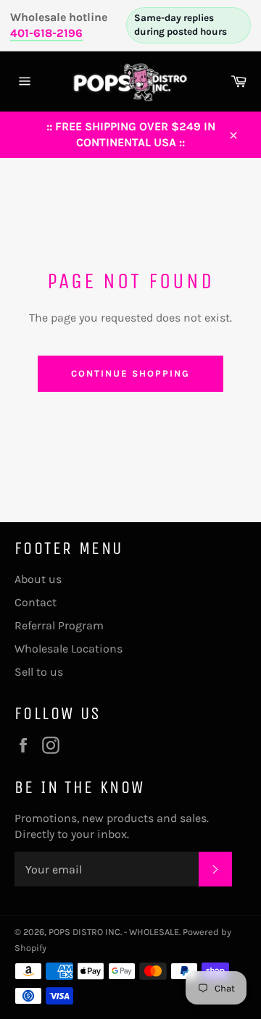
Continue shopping (130, 373)
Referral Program (59, 625)
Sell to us (38, 672)
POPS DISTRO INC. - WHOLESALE (114, 931)
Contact (35, 602)
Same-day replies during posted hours (180, 24)
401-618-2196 (46, 33)
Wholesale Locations (68, 648)
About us (38, 579)
